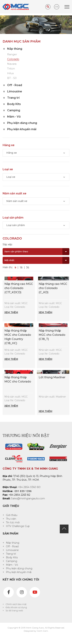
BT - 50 (12, 78)
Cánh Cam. (42, 631)
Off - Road (12, 546)
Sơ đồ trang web (14, 610)
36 (27, 267)
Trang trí (11, 553)
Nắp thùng (12, 542)
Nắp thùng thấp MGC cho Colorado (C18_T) (52, 335)
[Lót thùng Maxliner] (53, 371)
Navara (11, 63)
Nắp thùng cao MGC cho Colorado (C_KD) (53, 288)
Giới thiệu (11, 515)
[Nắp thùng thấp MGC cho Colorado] (19, 371)
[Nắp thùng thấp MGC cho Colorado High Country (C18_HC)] (19, 324)
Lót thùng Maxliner (52, 377)
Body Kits (12, 557)
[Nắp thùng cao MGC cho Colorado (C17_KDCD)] (19, 278)
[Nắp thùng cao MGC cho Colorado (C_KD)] (53, 278)
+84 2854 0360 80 (29, 487)
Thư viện (11, 518)
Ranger (12, 54)
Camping (11, 561)
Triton (11, 68)
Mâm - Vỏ (12, 564)
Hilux (10, 73)
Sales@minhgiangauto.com (28, 498)
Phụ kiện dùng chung (19, 568)
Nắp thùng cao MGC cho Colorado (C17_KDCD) (18, 288)
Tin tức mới (13, 522)
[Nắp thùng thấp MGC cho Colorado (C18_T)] (53, 324)
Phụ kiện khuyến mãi (18, 572)
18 (21, 267)
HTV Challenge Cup (18, 526)
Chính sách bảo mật (16, 604)
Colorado (13, 59)
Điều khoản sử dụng (16, 607)
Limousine (12, 550)
